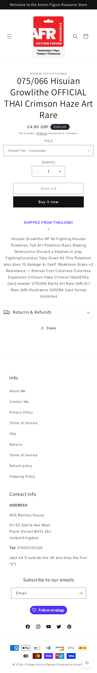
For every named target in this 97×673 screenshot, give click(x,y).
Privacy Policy (21, 412)
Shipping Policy (22, 476)
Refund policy (20, 466)
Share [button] (51, 328)
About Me (17, 391)
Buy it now (48, 202)
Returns (15, 444)
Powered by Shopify (71, 664)
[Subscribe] (81, 593)
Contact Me (19, 402)
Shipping (41, 133)
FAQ (12, 434)
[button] (9, 36)
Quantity (48, 162)
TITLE (48, 141)
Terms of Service (23, 423)
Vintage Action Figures (40, 664)
